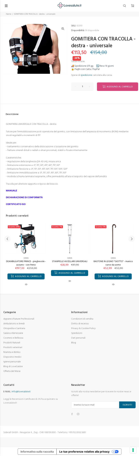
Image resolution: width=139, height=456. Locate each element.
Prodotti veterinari (12, 347)
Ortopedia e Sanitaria (14, 328)
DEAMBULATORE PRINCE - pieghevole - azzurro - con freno (26, 263)
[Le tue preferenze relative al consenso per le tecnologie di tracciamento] (133, 450)
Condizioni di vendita (82, 319)
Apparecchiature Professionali (18, 319)
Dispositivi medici (12, 357)
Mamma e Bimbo (12, 352)
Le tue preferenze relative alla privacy (84, 451)
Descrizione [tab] (12, 114)
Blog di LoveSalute (13, 366)
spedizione (86, 75)
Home (8, 14)
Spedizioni (76, 333)
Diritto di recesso (80, 324)
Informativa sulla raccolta (37, 451)
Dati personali (78, 338)
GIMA (26, 258)
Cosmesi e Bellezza (13, 338)
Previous (7, 239)
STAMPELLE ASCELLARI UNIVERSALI (69, 261)
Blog (73, 343)
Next (131, 239)
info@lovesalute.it (21, 392)
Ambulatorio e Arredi (14, 324)
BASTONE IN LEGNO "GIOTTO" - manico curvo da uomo (113, 263)
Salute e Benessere (13, 333)
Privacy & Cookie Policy (83, 328)
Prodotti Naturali (11, 343)
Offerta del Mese (12, 371)
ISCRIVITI (127, 405)
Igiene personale (12, 362)
